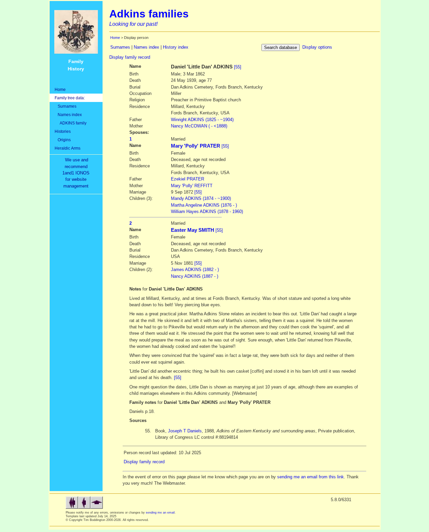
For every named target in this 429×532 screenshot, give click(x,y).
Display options (317, 47)
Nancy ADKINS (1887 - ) (194, 276)
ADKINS (202, 119)
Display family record (129, 57)
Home (60, 89)
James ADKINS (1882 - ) (195, 269)
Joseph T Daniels (185, 430)
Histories (63, 131)
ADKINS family (70, 123)
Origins (63, 140)
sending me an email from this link (310, 476)
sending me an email (160, 512)
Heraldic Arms (67, 148)
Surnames (65, 106)
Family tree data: (70, 98)
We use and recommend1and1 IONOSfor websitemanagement (77, 173)
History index (175, 47)
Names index (68, 114)
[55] (237, 66)
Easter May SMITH (192, 230)
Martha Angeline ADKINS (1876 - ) (204, 205)
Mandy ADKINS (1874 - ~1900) (201, 198)
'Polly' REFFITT (191, 185)
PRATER (187, 178)
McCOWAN (199, 125)
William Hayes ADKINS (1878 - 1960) (207, 211)
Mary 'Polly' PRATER (195, 146)
